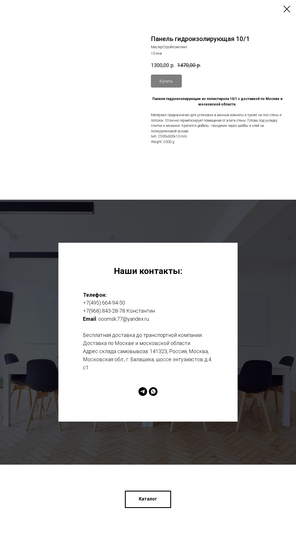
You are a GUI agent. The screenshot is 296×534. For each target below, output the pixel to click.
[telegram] (142, 377)
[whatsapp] (153, 377)
